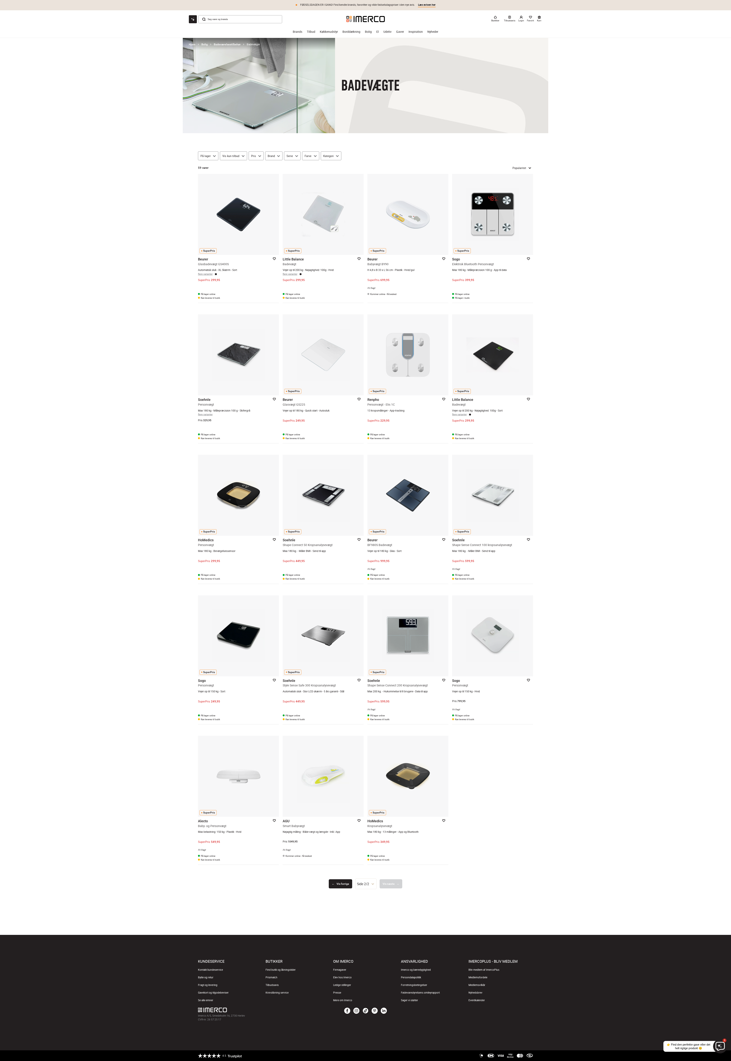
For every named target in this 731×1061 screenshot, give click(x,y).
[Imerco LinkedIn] (384, 1011)
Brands (297, 32)
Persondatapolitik (411, 977)
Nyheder (432, 32)
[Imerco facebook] (347, 1011)
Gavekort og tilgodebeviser (213, 992)
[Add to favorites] (274, 259)
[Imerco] (366, 19)
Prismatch (271, 977)
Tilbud (311, 32)
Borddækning (351, 32)
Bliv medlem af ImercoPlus (483, 969)
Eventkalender (476, 1000)
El (377, 32)
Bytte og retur (205, 977)
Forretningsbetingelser (414, 985)
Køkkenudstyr (329, 32)
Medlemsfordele (477, 977)
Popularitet (519, 168)
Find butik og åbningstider (281, 969)
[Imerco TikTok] (365, 1011)
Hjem (192, 44)
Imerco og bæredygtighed (416, 969)
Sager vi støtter (409, 1000)
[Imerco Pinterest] (375, 1011)
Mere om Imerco (342, 1000)
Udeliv (387, 32)
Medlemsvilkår (476, 985)
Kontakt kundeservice (210, 969)
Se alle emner (205, 1000)
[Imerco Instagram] (356, 1011)
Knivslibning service (277, 992)
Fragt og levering (207, 985)
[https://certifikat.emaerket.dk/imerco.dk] (529, 1056)
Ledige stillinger (342, 985)
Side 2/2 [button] (363, 884)
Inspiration (416, 32)
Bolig (368, 32)
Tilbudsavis (272, 985)
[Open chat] (193, 19)
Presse (337, 992)
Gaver (400, 32)
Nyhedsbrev (475, 992)
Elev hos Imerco (342, 977)
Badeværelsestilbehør (227, 44)
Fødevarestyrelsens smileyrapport (420, 992)
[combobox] (366, 884)
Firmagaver (339, 969)
